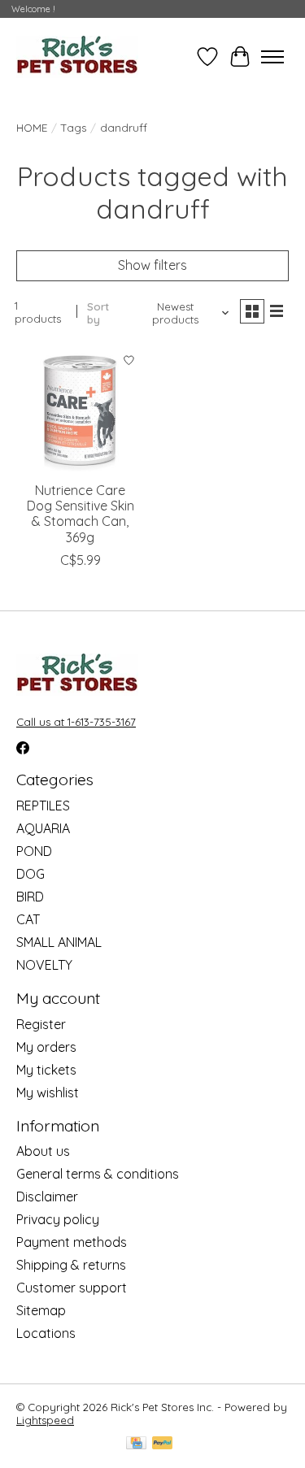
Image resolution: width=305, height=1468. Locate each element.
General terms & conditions (97, 1174)
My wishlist (47, 1092)
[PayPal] (162, 1444)
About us (43, 1151)
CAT (28, 919)
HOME (31, 127)
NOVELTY (44, 965)
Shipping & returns (71, 1265)
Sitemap (41, 1310)
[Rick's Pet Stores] (77, 56)
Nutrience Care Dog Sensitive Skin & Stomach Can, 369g (80, 513)
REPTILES (43, 805)
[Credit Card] (136, 1444)
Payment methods (71, 1242)
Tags (73, 127)
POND (34, 851)
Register (41, 1024)
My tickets (46, 1070)
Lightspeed (45, 1420)
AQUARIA (43, 828)
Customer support (71, 1287)
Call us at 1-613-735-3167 (76, 721)
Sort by (98, 313)
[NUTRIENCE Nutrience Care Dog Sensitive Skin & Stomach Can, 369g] (80, 409)
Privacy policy (57, 1219)
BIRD (30, 896)
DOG (30, 874)
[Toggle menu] (272, 57)
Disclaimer (47, 1196)
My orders (46, 1047)
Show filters (152, 265)
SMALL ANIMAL (59, 942)
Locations (46, 1333)
